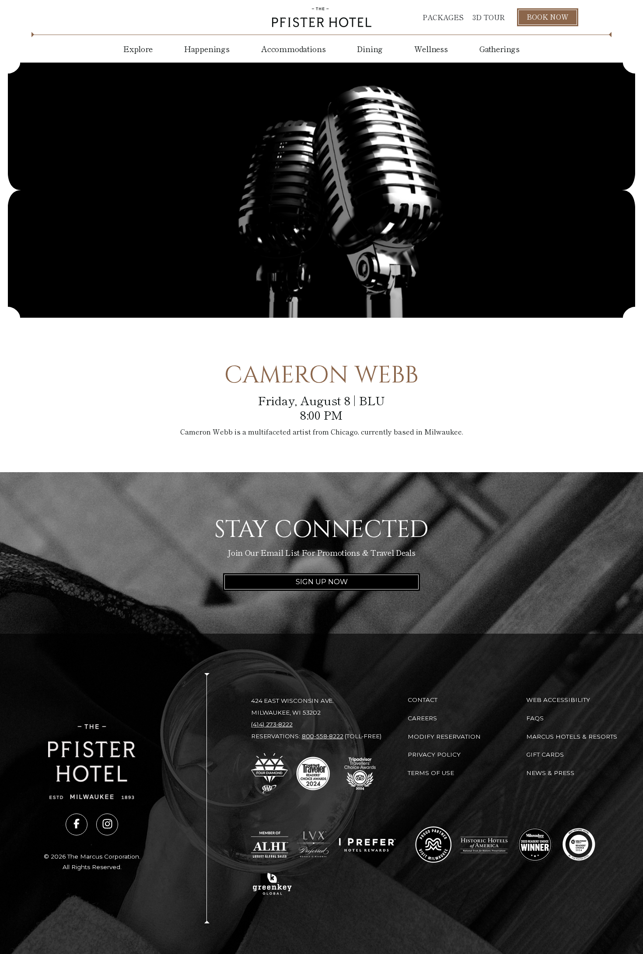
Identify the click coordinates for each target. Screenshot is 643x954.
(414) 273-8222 (271, 724)
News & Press (550, 772)
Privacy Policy (434, 754)
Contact (422, 699)
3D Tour (488, 17)
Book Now (548, 16)
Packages (443, 17)
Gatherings (499, 48)
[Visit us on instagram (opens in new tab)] (107, 824)
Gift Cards (545, 754)
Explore (138, 48)
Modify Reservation (444, 736)
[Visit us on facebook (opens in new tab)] (76, 824)
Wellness (431, 48)
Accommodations (293, 48)
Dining (370, 48)
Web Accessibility (558, 699)
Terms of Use (431, 772)
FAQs (535, 718)
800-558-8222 (322, 736)
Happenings (207, 48)
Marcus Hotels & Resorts (571, 736)
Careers (422, 718)
